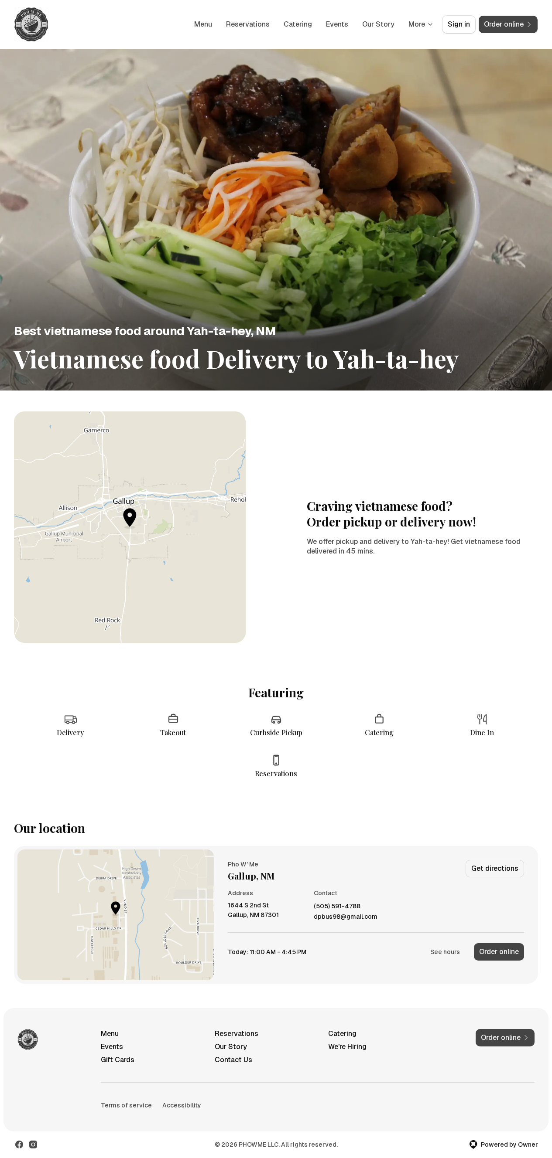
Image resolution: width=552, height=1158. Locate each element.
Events (337, 24)
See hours (445, 952)
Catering (298, 24)
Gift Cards (117, 1059)
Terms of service (126, 1105)
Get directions (494, 868)
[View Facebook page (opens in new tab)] (19, 1144)
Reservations (248, 24)
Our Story (378, 24)
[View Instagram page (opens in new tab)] (33, 1144)
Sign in (459, 24)
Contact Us (233, 1059)
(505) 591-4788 (337, 906)
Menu (203, 24)
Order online (499, 951)
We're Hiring (347, 1046)
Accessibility (181, 1105)
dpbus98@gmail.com (345, 917)
